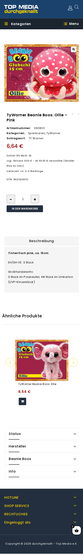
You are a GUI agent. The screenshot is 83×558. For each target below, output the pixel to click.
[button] (73, 49)
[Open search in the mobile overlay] (76, 7)
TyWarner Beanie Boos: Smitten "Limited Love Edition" (72, 114)
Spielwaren (36, 133)
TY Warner (36, 138)
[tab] (41, 241)
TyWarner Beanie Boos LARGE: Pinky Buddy (78, 114)
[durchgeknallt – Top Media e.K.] (21, 9)
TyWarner (53, 133)
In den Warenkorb (25, 208)
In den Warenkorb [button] (22, 401)
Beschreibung (41, 241)
